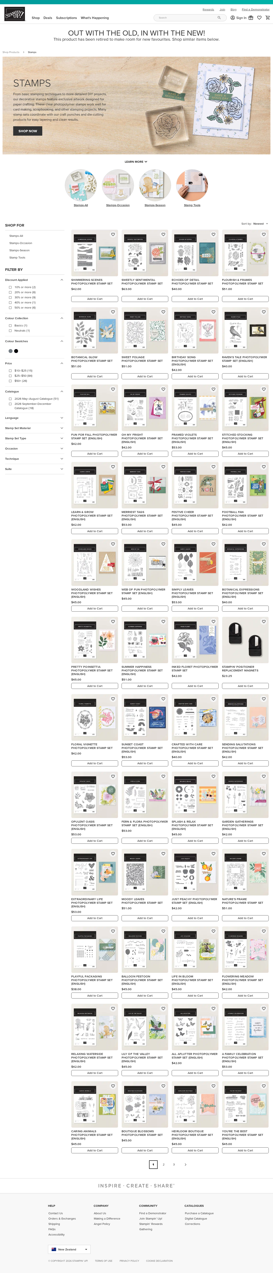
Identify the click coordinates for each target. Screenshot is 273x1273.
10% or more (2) (25, 287)
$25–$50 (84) (23, 375)
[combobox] (190, 17)
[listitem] (34, 235)
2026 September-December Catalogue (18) (33, 406)
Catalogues (194, 1205)
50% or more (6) (25, 307)
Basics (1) (21, 325)
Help (51, 1205)
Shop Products (11, 52)
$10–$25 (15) (23, 370)
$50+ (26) (21, 380)
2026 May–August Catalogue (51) (37, 398)
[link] (259, 17)
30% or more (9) (25, 297)
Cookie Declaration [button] (159, 1260)
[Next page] (185, 1164)
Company (101, 1205)
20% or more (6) (25, 292)
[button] (250, 17)
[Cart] (267, 17)
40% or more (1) (25, 302)
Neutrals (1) (22, 330)
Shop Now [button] (28, 131)
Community (148, 1205)
